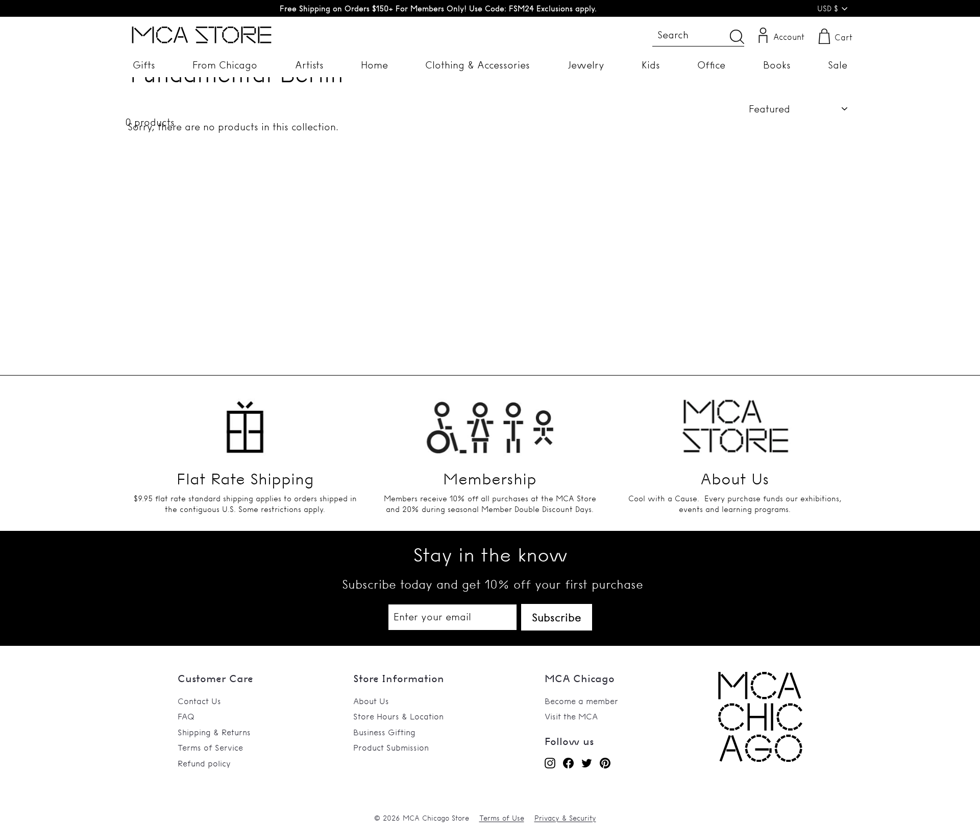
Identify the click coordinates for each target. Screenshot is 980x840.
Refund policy (204, 763)
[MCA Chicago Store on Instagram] (550, 762)
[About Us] (735, 421)
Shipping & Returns (214, 732)
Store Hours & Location (398, 716)
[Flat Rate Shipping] (245, 421)
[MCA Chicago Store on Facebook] (568, 762)
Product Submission (391, 747)
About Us (371, 701)
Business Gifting (384, 732)
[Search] (737, 36)
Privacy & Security (565, 818)
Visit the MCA (571, 716)
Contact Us (199, 701)
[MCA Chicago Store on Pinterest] (605, 762)
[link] (760, 759)
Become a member (581, 701)
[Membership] (490, 421)
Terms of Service (210, 747)
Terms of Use (501, 818)
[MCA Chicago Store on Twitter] (586, 762)
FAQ (186, 716)
